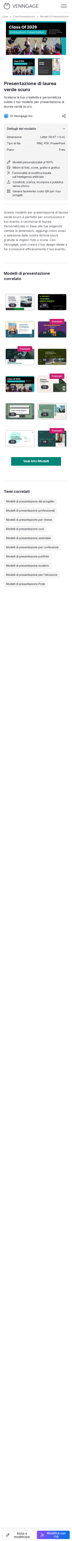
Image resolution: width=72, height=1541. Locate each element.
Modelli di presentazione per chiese (29, 519)
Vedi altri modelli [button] (36, 461)
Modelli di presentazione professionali (30, 510)
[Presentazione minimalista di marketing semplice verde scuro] (52, 411)
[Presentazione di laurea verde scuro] (20, 384)
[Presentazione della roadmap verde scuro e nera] (20, 302)
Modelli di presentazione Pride (25, 584)
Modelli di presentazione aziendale (28, 538)
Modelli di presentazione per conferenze (32, 547)
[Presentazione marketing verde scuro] (20, 357)
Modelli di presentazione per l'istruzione (31, 574)
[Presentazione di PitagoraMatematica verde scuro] (20, 329)
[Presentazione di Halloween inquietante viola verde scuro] (52, 329)
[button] (18, 1535)
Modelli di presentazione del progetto (30, 501)
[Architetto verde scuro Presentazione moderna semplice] (52, 384)
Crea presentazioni (24, 16)
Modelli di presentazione (54, 16)
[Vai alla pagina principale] (21, 6)
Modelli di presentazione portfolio (27, 556)
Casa (5, 16)
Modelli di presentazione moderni (27, 565)
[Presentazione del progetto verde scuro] (52, 302)
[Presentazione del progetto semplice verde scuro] (52, 357)
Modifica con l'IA (56, 1535)
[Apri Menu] (64, 6)
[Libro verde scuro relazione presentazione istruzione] (20, 411)
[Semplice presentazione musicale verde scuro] (20, 439)
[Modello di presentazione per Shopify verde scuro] (52, 439)
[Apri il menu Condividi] (64, 116)
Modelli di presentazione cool (25, 528)
